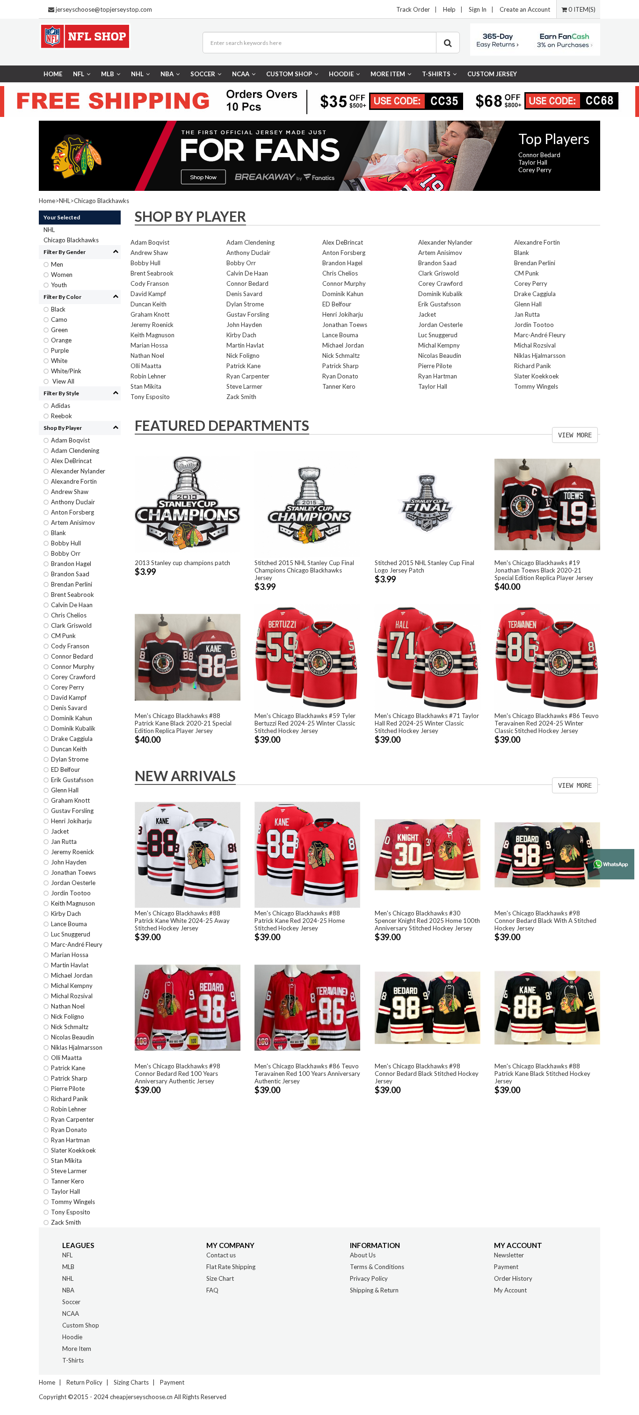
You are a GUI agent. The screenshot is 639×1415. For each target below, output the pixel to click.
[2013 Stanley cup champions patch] (187, 504)
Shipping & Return (374, 1290)
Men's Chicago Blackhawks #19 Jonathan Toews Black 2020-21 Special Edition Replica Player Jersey (543, 570)
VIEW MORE (575, 435)
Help (449, 9)
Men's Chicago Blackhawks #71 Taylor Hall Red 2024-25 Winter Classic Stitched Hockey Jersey (427, 723)
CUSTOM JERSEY (492, 74)
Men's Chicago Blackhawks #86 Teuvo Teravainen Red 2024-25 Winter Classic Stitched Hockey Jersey (546, 723)
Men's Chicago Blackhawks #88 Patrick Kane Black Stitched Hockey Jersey (542, 1073)
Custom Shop (289, 74)
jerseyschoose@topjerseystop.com (104, 9)
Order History (513, 1278)
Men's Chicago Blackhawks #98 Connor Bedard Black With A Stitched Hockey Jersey (545, 920)
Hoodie (341, 74)
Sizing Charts (131, 1382)
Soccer (202, 74)
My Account (510, 1290)
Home (53, 74)
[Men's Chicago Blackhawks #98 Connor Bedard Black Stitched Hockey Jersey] (427, 1006)
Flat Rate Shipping (230, 1266)
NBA (167, 74)
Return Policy (84, 1382)
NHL (137, 74)
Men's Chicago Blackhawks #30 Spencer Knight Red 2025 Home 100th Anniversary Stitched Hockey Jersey (427, 920)
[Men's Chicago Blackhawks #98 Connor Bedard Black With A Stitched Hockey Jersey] (547, 854)
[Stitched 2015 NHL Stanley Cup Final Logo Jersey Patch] (427, 504)
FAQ (212, 1290)
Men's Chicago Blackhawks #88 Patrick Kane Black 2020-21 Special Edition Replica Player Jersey (183, 723)
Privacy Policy (369, 1278)
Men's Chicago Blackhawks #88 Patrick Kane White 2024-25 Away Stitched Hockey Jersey (182, 920)
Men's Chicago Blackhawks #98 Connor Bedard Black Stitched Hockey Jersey (427, 1073)
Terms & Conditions (377, 1266)
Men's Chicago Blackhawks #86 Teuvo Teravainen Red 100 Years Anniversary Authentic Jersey (307, 1073)
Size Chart (220, 1278)
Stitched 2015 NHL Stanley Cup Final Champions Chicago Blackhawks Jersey (304, 570)
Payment (506, 1266)
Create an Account (525, 9)
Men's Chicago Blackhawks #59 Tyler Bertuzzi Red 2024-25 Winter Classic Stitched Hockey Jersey (305, 723)
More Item (387, 74)
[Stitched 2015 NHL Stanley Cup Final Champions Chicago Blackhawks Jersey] (307, 504)
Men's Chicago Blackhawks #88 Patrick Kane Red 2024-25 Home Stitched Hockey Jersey (299, 920)
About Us (363, 1255)
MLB (107, 74)
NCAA (240, 74)
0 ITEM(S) (581, 9)
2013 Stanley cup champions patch (182, 562)
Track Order (413, 9)
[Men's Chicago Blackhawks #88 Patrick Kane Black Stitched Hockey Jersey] (547, 1006)
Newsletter (509, 1255)
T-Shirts (436, 74)
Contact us (221, 1255)
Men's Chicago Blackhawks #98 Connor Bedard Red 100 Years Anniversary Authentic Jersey (177, 1073)
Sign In (478, 9)
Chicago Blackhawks (101, 200)
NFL (78, 74)
